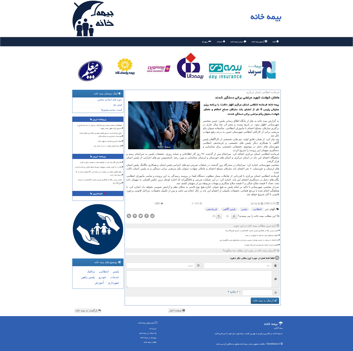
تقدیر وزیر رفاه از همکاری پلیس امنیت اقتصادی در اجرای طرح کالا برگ (251, 230)
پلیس (244, 209)
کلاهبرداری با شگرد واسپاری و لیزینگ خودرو (261, 245)
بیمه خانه (266, 16)
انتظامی (257, 209)
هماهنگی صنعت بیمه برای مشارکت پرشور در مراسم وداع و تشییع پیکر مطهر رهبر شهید (99, 126)
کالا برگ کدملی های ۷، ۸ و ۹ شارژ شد (108, 146)
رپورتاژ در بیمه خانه (148, 337)
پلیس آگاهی (229, 209)
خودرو (102, 277)
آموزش (99, 282)
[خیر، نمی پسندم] (219, 216)
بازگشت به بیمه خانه (86, 310)
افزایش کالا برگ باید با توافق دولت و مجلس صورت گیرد (101, 162)
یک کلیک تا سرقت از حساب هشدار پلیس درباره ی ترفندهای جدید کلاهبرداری (249, 240)
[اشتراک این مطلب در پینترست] (134, 215)
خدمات (220, 42)
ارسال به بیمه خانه (263, 300)
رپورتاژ (205, 42)
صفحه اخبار (175, 310)
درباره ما (152, 328)
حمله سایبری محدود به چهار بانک (110, 141)
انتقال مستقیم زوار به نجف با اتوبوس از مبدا (261, 235)
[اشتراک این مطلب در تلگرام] (152, 215)
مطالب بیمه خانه (150, 342)
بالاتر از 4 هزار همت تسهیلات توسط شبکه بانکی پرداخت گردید (98, 167)
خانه (275, 42)
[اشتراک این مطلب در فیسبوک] (146, 215)
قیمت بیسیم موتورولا (111, 109)
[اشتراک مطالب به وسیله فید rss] (128, 215)
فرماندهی (211, 209)
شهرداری (113, 282)
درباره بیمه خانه (237, 42)
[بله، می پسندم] (234, 216)
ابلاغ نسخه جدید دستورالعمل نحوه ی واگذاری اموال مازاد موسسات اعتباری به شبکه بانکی (100, 134)
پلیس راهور (88, 277)
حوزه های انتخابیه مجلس (109, 99)
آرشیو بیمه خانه (258, 42)
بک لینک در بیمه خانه (147, 333)
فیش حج (117, 104)
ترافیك (91, 271)
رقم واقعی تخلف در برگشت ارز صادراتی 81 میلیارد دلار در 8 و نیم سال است (99, 173)
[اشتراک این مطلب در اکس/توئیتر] (140, 215)
